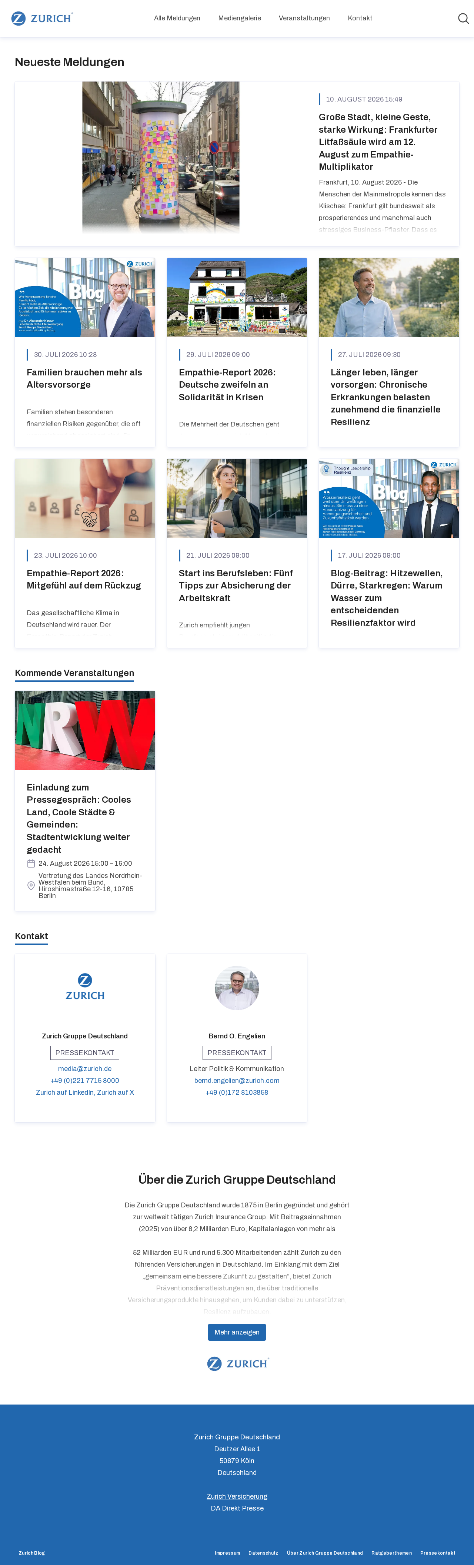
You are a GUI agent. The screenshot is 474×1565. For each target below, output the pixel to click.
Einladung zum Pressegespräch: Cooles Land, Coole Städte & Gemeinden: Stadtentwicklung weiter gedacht (79, 819)
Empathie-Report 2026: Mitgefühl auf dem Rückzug (84, 579)
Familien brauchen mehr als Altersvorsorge (84, 379)
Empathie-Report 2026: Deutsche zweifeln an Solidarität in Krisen (227, 385)
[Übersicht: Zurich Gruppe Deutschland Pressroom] (40, 18)
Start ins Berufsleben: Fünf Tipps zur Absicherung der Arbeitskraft (236, 585)
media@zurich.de (84, 1068)
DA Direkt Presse (237, 1508)
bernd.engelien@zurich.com (237, 1080)
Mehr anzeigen (237, 1332)
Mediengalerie (239, 18)
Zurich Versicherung (237, 1496)
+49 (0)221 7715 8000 (84, 1080)
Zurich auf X (115, 1092)
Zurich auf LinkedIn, (66, 1092)
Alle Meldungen (177, 18)
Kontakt (360, 18)
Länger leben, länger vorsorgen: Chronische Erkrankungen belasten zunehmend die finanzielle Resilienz (386, 397)
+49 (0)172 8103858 (237, 1092)
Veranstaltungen (304, 18)
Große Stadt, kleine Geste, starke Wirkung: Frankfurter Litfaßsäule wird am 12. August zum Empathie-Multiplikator (378, 142)
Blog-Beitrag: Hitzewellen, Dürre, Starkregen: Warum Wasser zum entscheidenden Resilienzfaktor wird (387, 598)
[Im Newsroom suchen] (464, 18)
